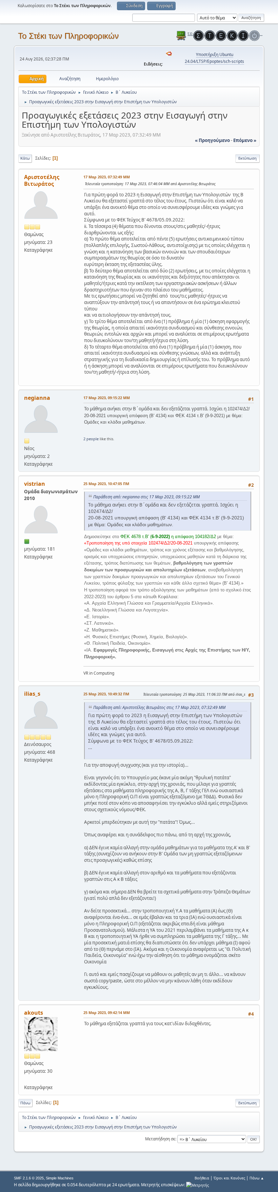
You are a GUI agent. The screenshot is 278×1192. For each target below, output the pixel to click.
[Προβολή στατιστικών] (197, 1184)
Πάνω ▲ (257, 1177)
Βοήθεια (202, 1177)
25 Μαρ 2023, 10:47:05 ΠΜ (106, 483)
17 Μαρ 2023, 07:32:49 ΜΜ (106, 176)
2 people (91, 438)
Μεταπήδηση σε (160, 1139)
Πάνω (25, 1102)
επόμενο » (244, 140)
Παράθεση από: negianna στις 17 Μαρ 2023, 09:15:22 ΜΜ (146, 497)
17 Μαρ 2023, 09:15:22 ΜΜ (106, 397)
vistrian (34, 483)
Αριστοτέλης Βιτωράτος (41, 180)
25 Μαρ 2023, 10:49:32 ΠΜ (106, 693)
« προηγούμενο (212, 140)
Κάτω (25, 158)
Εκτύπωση (247, 158)
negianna (37, 398)
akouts (33, 1012)
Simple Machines (60, 1178)
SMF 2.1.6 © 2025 (29, 1178)
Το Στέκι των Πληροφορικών (68, 35)
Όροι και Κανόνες (229, 1177)
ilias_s (32, 693)
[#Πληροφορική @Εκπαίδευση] (26, 1079)
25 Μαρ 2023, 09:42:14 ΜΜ (106, 1012)
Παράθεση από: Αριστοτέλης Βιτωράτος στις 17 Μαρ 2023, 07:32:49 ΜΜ (159, 707)
